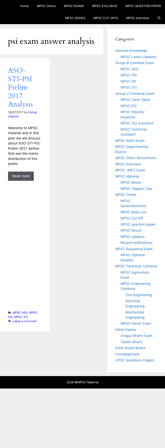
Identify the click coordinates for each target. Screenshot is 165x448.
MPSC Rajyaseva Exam (134, 249)
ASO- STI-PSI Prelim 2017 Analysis (20, 87)
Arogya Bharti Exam (137, 336)
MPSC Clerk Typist (135, 100)
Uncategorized (127, 354)
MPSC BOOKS (75, 18)
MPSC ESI (128, 106)
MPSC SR (128, 81)
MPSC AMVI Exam (130, 141)
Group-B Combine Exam (134, 63)
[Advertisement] (25, 242)
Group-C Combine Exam (135, 94)
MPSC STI (21, 317)
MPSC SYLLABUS (104, 6)
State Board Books (130, 348)
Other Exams (125, 330)
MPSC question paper (138, 224)
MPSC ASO (20, 312)
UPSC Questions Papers (134, 360)
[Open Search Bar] (159, 18)
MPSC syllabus (133, 237)
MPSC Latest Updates (139, 57)
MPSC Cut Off (132, 218)
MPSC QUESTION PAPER (143, 6)
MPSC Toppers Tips (136, 189)
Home (24, 6)
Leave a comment (24, 321)
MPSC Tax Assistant (137, 123)
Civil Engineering (139, 295)
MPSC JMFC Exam (130, 170)
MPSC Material (127, 176)
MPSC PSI (129, 75)
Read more (21, 176)
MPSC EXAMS (74, 6)
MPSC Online (46, 6)
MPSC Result (131, 230)
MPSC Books (131, 182)
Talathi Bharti (131, 342)
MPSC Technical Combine (136, 266)
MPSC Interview (137, 18)
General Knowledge (131, 51)
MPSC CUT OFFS (105, 18)
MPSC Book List (133, 212)
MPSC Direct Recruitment (135, 158)
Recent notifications (137, 243)
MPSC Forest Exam (136, 323)
